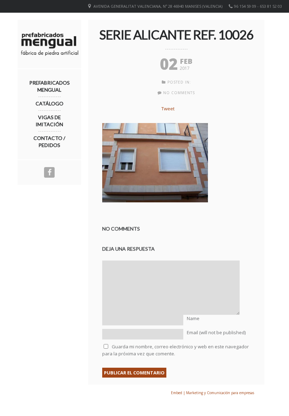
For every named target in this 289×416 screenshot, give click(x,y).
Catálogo (49, 103)
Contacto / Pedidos (49, 141)
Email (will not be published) (216, 332)
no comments (179, 92)
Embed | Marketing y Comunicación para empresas (212, 392)
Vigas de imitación (49, 120)
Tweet (167, 108)
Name (193, 318)
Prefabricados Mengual (49, 86)
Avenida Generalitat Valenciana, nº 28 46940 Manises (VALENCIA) (157, 6)
